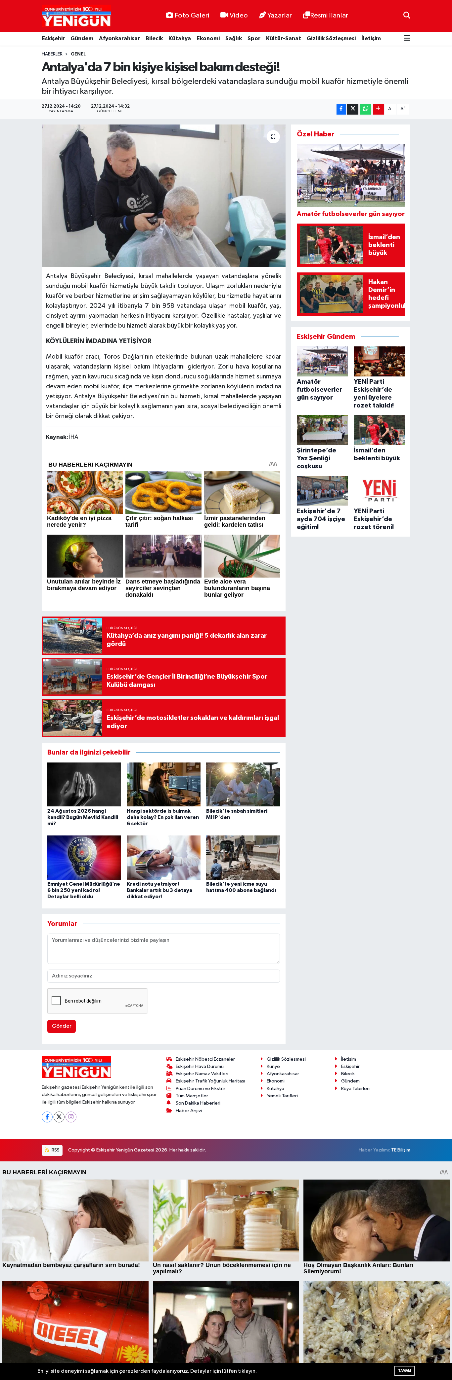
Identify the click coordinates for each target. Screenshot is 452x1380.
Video (239, 15)
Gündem (81, 38)
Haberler (52, 54)
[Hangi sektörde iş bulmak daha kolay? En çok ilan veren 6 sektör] (164, 784)
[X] (59, 1117)
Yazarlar (279, 15)
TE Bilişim (400, 1150)
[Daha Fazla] (378, 109)
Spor (254, 38)
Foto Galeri (191, 15)
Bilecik (154, 38)
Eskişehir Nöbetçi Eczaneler (205, 1059)
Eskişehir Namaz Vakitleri (202, 1073)
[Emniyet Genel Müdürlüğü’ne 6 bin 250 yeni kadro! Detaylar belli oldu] (84, 857)
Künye (273, 1066)
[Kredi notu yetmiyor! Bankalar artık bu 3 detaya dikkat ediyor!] (164, 857)
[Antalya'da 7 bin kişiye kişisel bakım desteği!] (164, 195)
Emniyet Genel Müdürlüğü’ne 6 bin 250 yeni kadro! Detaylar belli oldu (83, 890)
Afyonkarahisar (119, 38)
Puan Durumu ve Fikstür (200, 1088)
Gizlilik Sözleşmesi (331, 38)
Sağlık (233, 38)
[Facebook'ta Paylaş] (341, 109)
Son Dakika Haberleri (198, 1103)
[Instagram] (71, 1117)
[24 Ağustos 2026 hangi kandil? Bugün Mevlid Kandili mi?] (84, 784)
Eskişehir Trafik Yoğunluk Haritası (210, 1081)
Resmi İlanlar (329, 15)
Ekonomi (208, 38)
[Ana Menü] (407, 39)
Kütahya (179, 38)
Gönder (61, 1026)
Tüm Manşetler (192, 1095)
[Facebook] (47, 1117)
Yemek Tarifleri (282, 1095)
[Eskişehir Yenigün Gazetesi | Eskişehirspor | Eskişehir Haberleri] (76, 16)
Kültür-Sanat (283, 38)
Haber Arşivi (189, 1110)
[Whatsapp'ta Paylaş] (365, 109)
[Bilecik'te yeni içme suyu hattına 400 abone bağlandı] (243, 857)
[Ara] (406, 15)
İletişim (371, 38)
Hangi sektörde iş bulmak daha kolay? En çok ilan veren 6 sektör (163, 817)
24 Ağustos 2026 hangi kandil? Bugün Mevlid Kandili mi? (82, 817)
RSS (55, 1150)
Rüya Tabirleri (355, 1088)
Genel (78, 54)
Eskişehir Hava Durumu (200, 1066)
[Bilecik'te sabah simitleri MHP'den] (243, 784)
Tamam (404, 1370)
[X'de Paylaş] (352, 109)
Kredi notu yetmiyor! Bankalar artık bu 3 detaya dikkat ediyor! (159, 890)
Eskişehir (53, 38)
